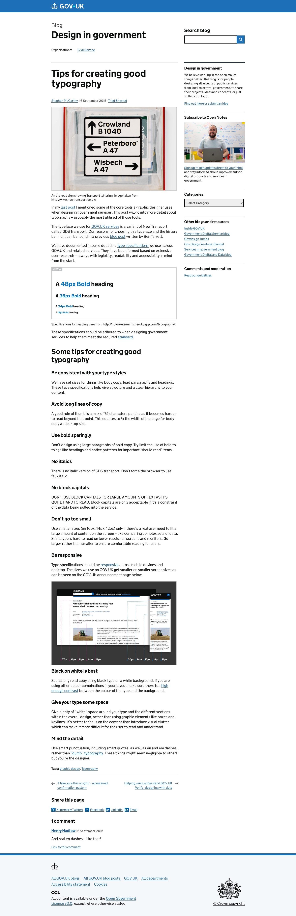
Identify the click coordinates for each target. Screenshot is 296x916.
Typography (90, 769)
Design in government (98, 35)
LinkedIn (117, 810)
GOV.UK (131, 878)
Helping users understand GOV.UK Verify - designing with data (148, 785)
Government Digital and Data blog (208, 255)
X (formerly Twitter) (69, 810)
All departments (154, 878)
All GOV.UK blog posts (102, 878)
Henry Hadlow (63, 830)
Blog (56, 25)
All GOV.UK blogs (65, 878)
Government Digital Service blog (207, 234)
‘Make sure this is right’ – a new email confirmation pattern (82, 785)
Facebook (97, 810)
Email (133, 810)
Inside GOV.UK (194, 228)
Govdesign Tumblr (196, 239)
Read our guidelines (198, 275)
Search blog (197, 30)
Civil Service (86, 50)
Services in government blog (204, 249)
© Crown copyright (229, 903)
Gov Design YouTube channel (204, 244)
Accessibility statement (70, 884)
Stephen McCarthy (64, 101)
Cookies (100, 884)
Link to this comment (66, 847)
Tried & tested (117, 101)
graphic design (70, 769)
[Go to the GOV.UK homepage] (67, 6)
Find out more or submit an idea (206, 103)
